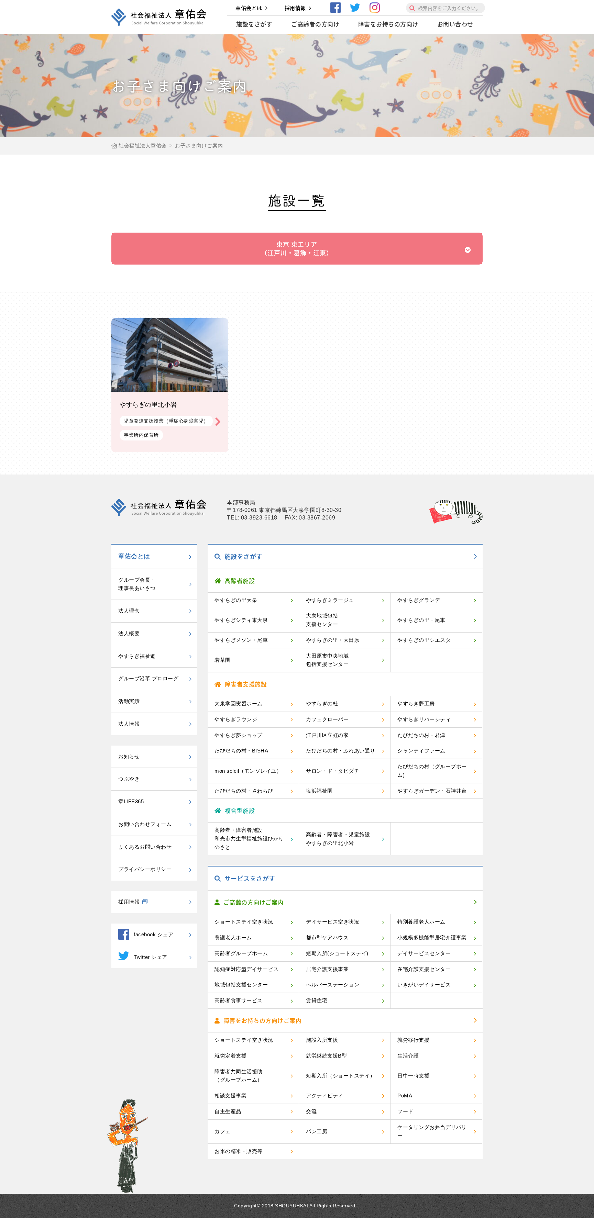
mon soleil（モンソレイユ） (248, 771)
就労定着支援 (230, 1056)
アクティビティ (324, 1095)
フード (405, 1111)
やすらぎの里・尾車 (421, 620)
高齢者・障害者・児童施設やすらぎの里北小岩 (338, 838)
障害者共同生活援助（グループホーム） (238, 1076)
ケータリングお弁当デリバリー (432, 1131)
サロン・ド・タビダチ (332, 771)
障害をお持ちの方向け (388, 24)
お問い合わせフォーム (145, 824)
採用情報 (295, 8)
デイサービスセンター (424, 953)
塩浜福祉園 (319, 791)
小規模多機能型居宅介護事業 (432, 937)
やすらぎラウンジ (235, 719)
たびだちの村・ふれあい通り (340, 750)
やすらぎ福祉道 (137, 656)
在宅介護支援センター (424, 969)
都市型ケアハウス (327, 937)
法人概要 (129, 633)
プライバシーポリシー (145, 869)
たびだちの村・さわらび (243, 791)
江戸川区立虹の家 (327, 735)
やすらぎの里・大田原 (332, 640)
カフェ (222, 1131)
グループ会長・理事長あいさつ (137, 584)
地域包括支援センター (241, 984)
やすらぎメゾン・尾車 (241, 640)
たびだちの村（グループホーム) (432, 770)
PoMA (404, 1095)
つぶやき (129, 779)
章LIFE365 (131, 801)
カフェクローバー (327, 719)
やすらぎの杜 (322, 703)
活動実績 (129, 701)
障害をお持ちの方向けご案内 (262, 1020)
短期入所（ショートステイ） (340, 1076)
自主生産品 (227, 1111)
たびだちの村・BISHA (241, 750)
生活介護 (408, 1056)
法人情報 (129, 724)
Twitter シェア (150, 957)
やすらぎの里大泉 (235, 600)
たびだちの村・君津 (421, 735)
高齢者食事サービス (238, 1000)
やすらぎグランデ (418, 600)
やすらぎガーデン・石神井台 (432, 791)
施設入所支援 (322, 1040)
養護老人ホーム (233, 937)
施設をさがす (254, 24)
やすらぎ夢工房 (416, 703)
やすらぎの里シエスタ (424, 640)
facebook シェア (153, 934)
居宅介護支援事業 (327, 969)
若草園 (222, 660)
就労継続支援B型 (326, 1056)
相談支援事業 (230, 1095)
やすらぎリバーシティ (424, 719)
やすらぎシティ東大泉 (241, 620)
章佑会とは (248, 8)
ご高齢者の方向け (315, 24)
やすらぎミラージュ (330, 600)
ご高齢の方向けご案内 (253, 902)
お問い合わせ (455, 24)
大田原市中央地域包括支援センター (327, 660)
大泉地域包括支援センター (322, 620)
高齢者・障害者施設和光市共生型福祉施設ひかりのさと (249, 838)
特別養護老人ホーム (421, 922)
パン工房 (316, 1131)
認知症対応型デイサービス (246, 969)
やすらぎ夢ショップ (238, 735)
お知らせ (129, 756)
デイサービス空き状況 (332, 922)
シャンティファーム (421, 750)
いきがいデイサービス (424, 984)
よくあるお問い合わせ (145, 847)
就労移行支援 (413, 1040)
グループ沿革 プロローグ (148, 678)
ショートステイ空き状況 (243, 922)
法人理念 (129, 611)
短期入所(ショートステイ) (337, 953)
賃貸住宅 (316, 1000)
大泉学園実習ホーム (238, 703)
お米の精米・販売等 (238, 1151)
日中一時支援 (413, 1076)
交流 (311, 1111)
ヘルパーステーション (332, 984)
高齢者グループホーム (241, 953)
